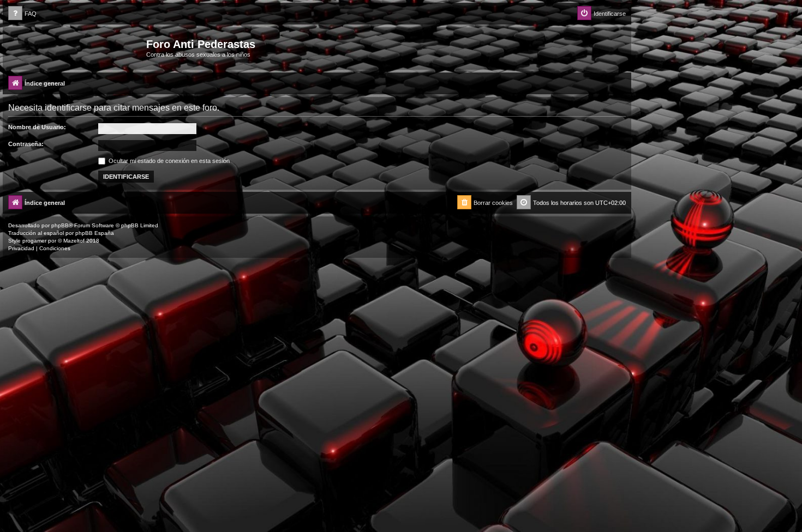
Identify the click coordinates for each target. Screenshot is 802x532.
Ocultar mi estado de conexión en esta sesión (168, 161)
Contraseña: (26, 144)
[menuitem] (22, 14)
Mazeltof (74, 241)
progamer (34, 241)
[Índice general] (75, 47)
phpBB (60, 225)
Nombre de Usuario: (37, 127)
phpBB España (94, 233)
